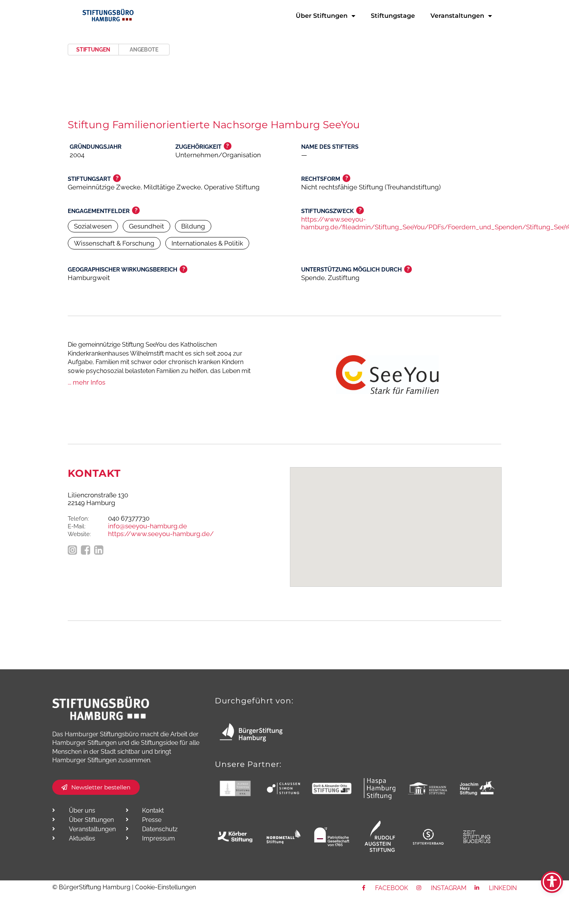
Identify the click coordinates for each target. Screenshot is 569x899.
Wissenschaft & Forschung (114, 243)
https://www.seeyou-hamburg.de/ (161, 534)
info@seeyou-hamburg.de (147, 526)
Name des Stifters (329, 146)
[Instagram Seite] (72, 550)
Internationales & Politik (207, 243)
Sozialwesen (93, 226)
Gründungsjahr (96, 146)
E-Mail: (77, 526)
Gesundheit (146, 226)
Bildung (193, 226)
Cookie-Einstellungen (165, 887)
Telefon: (78, 518)
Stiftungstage (393, 15)
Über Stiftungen (322, 15)
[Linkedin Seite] (98, 550)
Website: (79, 534)
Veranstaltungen (457, 15)
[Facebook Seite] (85, 550)
